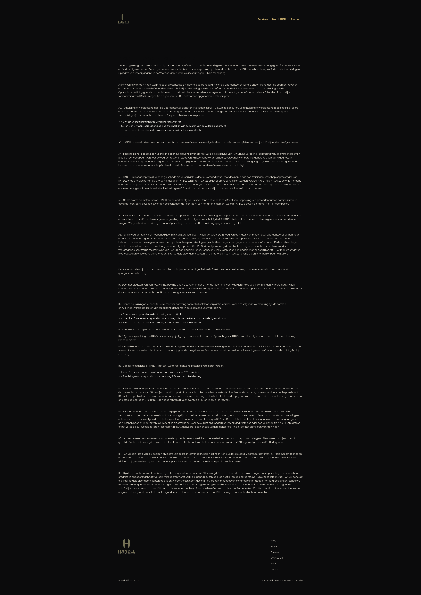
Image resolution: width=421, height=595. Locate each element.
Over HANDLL (279, 19)
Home (274, 546)
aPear (138, 580)
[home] (123, 19)
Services (263, 19)
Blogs (273, 563)
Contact (295, 19)
